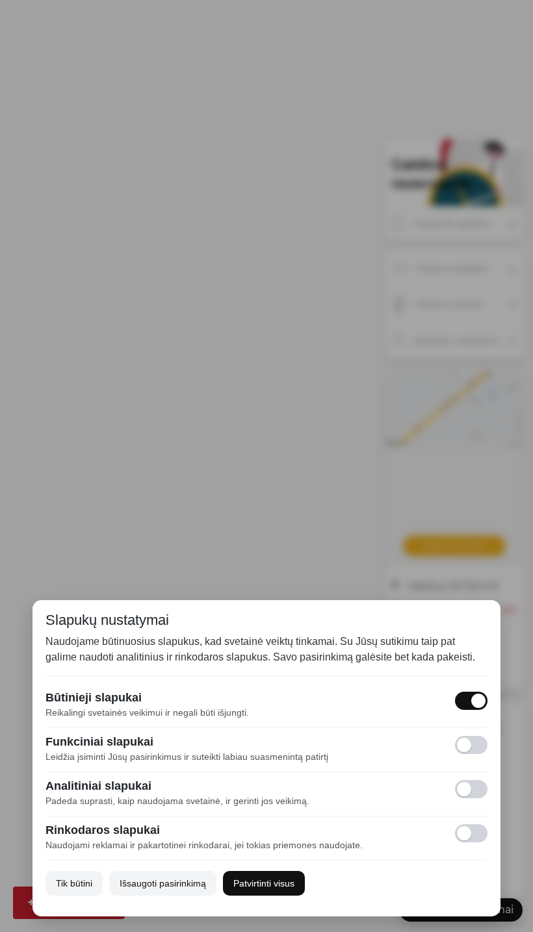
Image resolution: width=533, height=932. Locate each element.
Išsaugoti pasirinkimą (163, 883)
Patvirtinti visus (263, 883)
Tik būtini (74, 883)
